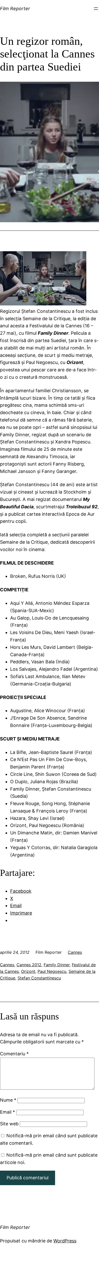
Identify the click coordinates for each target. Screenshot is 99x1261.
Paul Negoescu (52, 971)
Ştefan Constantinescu (39, 977)
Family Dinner (57, 964)
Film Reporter (15, 8)
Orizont (28, 971)
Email (7, 1112)
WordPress (64, 1240)
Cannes (75, 952)
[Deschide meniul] (96, 9)
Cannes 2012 (28, 964)
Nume (8, 1100)
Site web (9, 1123)
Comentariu (14, 1053)
